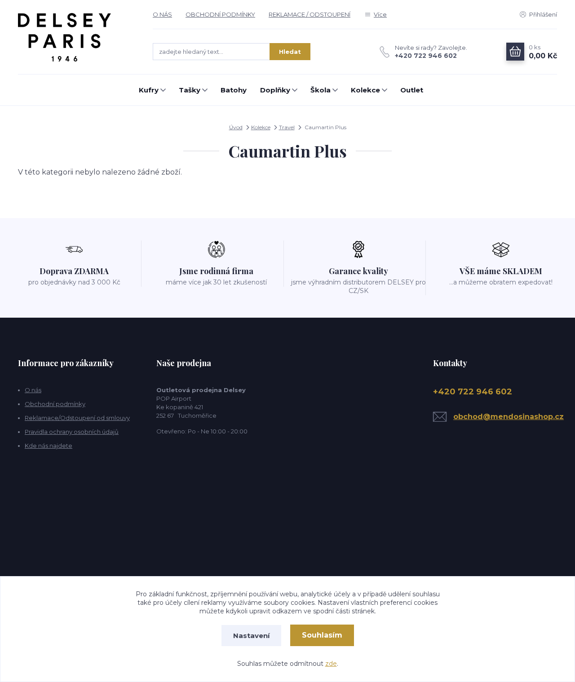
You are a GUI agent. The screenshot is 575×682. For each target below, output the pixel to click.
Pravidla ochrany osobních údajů (72, 431)
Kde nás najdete (48, 445)
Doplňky (275, 90)
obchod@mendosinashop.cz (508, 416)
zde (331, 664)
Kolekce (365, 90)
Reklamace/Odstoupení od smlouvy (77, 417)
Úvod (236, 127)
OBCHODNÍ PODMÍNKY (220, 14)
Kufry (149, 90)
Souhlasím (322, 635)
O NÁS (162, 14)
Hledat (290, 51)
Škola (320, 90)
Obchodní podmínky (55, 403)
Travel (287, 127)
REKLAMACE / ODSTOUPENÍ (309, 14)
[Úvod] (76, 37)
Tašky (189, 90)
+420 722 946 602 (426, 56)
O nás (33, 389)
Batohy (234, 90)
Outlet (411, 90)
